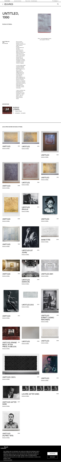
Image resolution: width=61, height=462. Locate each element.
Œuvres (8, 4)
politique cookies (6, 458)
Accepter (52, 453)
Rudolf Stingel (7, 24)
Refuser (52, 457)
